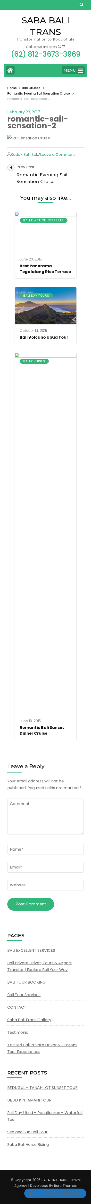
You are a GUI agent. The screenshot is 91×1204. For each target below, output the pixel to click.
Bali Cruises (31, 88)
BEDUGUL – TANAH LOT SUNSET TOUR (42, 1087)
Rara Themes (65, 1185)
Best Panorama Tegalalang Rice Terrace (45, 268)
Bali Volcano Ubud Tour (44, 337)
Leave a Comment (57, 154)
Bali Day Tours (36, 296)
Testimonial (18, 1032)
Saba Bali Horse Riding (28, 1144)
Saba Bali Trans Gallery (29, 1020)
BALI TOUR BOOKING (26, 982)
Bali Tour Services (24, 995)
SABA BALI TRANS (54, 1179)
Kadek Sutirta (23, 154)
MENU (70, 70)
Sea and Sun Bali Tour (27, 1132)
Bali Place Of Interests (43, 220)
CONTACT (16, 1007)
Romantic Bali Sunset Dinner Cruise (42, 730)
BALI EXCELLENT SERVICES (31, 950)
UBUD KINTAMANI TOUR (29, 1100)
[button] (55, 1193)
